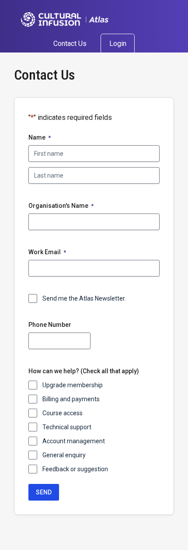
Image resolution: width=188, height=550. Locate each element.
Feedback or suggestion (75, 469)
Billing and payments (71, 399)
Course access (62, 413)
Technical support (66, 427)
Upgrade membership (72, 385)
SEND (44, 492)
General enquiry (64, 455)
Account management (73, 441)
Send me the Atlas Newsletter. (84, 298)
